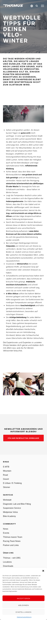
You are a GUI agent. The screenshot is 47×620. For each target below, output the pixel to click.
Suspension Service (12, 508)
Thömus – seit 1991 (12, 558)
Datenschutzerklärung (24, 617)
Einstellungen (23, 612)
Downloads (8, 566)
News (5, 529)
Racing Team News (11, 541)
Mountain (7, 471)
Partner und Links (11, 545)
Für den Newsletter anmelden (23, 438)
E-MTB (6, 467)
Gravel (6, 479)
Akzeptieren (23, 598)
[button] (43, 571)
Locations (7, 562)
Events (6, 533)
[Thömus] (13, 5)
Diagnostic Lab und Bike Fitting (17, 504)
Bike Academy (9, 516)
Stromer (6, 487)
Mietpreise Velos (10, 512)
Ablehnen (23, 605)
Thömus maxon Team (12, 537)
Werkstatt (7, 500)
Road (5, 475)
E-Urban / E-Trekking (12, 483)
